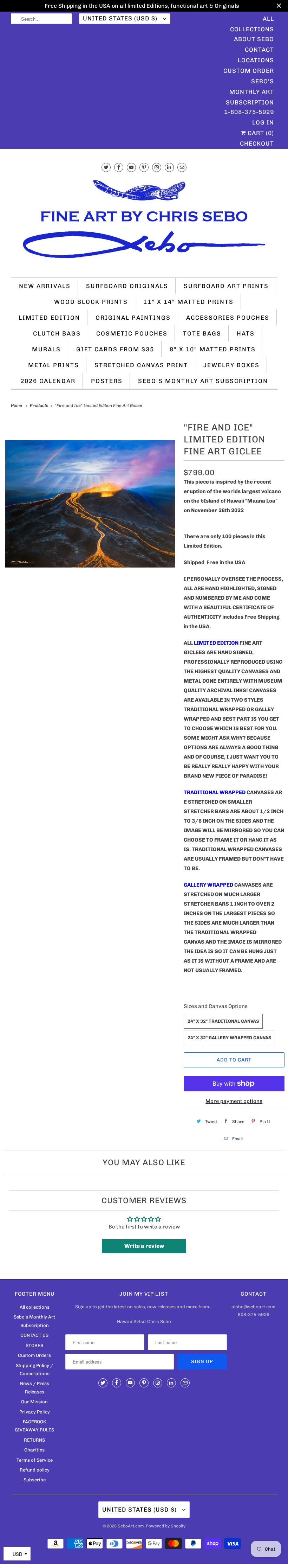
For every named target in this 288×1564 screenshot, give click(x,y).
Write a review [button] (144, 1246)
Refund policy (35, 1470)
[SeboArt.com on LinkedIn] (169, 167)
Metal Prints (53, 365)
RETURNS (34, 1440)
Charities (34, 1450)
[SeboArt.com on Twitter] (106, 167)
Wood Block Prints (91, 301)
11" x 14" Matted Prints (188, 301)
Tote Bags (202, 333)
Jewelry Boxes (231, 365)
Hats (246, 333)
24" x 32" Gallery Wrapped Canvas (229, 1037)
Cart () (260, 132)
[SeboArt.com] (144, 222)
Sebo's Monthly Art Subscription (250, 82)
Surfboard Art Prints (226, 285)
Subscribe (35, 1479)
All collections (35, 1307)
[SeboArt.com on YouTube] (131, 167)
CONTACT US (34, 1335)
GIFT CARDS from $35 (115, 349)
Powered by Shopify (165, 1526)
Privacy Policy (34, 1412)
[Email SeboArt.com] (181, 167)
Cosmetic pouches (132, 333)
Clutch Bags (57, 333)
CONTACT (259, 49)
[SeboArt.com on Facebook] (118, 167)
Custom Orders (34, 1355)
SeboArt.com (131, 1526)
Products (39, 405)
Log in (263, 122)
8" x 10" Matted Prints (213, 349)
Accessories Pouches (227, 317)
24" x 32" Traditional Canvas (223, 1021)
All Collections (252, 19)
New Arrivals (45, 285)
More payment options (233, 1101)
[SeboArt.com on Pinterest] (144, 167)
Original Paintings (133, 317)
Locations (256, 60)
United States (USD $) (121, 18)
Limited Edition (49, 317)
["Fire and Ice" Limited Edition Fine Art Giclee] (90, 504)
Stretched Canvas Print (141, 365)
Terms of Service (35, 1460)
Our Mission (34, 1401)
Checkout (257, 143)
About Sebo (254, 39)
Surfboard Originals (127, 285)
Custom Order (248, 70)
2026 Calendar (48, 380)
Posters (107, 380)
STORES (34, 1345)
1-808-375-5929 (249, 111)
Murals (46, 349)
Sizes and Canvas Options (216, 1006)
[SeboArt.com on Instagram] (156, 167)
